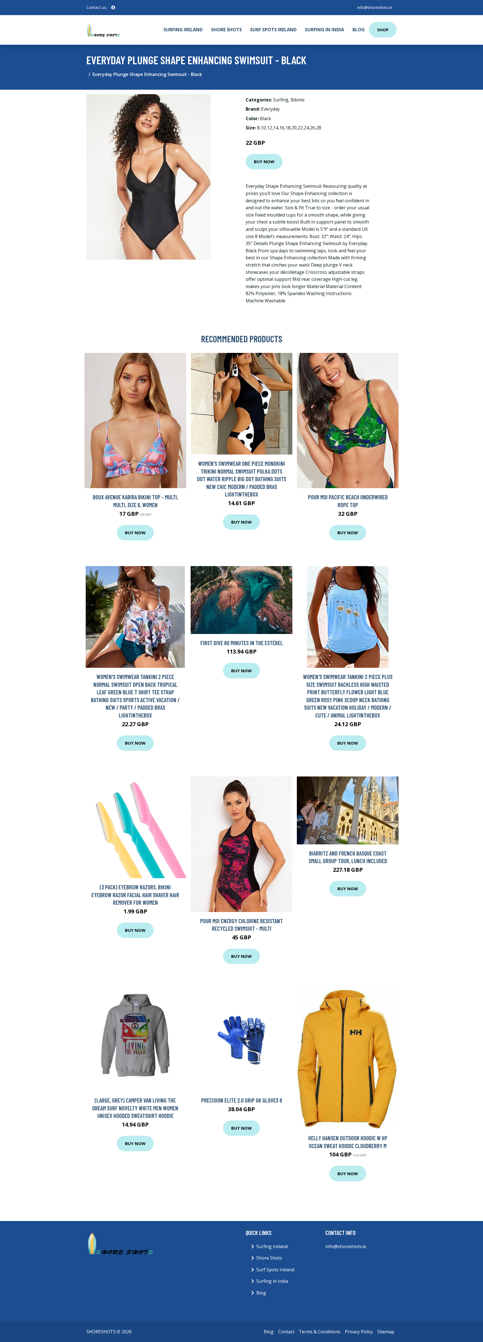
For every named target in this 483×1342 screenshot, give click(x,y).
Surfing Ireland (183, 30)
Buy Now (264, 161)
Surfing (280, 100)
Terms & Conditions (319, 1332)
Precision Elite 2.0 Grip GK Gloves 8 (241, 1100)
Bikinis (298, 100)
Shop (383, 29)
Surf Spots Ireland (273, 30)
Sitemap (385, 1332)
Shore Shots (226, 30)
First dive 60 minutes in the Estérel (241, 642)
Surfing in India (324, 30)
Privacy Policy (359, 1332)
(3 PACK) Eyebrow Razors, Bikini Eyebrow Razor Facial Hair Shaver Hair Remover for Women (135, 894)
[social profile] (113, 7)
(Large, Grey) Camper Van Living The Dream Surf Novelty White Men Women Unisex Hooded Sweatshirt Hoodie (135, 1108)
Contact (286, 1332)
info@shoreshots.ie (374, 7)
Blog (358, 30)
